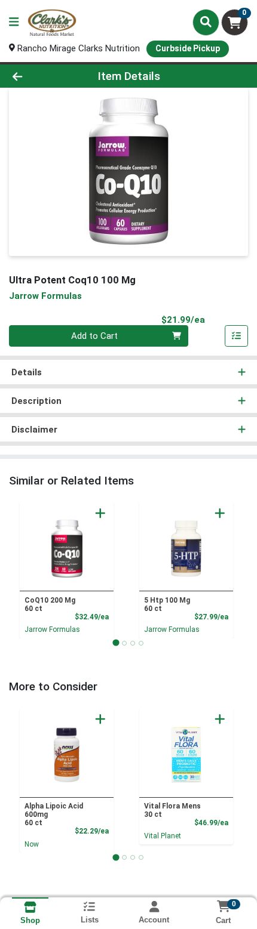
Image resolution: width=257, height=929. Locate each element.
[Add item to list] (237, 336)
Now (32, 844)
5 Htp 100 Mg (167, 604)
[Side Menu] (14, 22)
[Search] (206, 22)
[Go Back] (39, 76)
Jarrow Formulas (52, 629)
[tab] (115, 643)
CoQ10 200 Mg (50, 604)
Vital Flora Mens (172, 810)
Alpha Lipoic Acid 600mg (54, 814)
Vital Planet (162, 836)
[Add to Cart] (100, 513)
